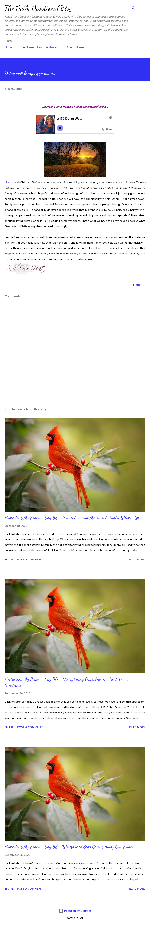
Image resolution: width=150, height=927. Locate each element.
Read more (137, 559)
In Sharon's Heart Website (39, 47)
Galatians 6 (11, 182)
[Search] (133, 7)
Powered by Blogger (77, 911)
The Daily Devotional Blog (38, 8)
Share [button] (136, 284)
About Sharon (76, 47)
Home (8, 47)
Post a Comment (30, 559)
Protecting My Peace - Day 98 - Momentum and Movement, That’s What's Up (72, 517)
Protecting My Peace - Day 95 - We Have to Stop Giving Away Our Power (69, 847)
